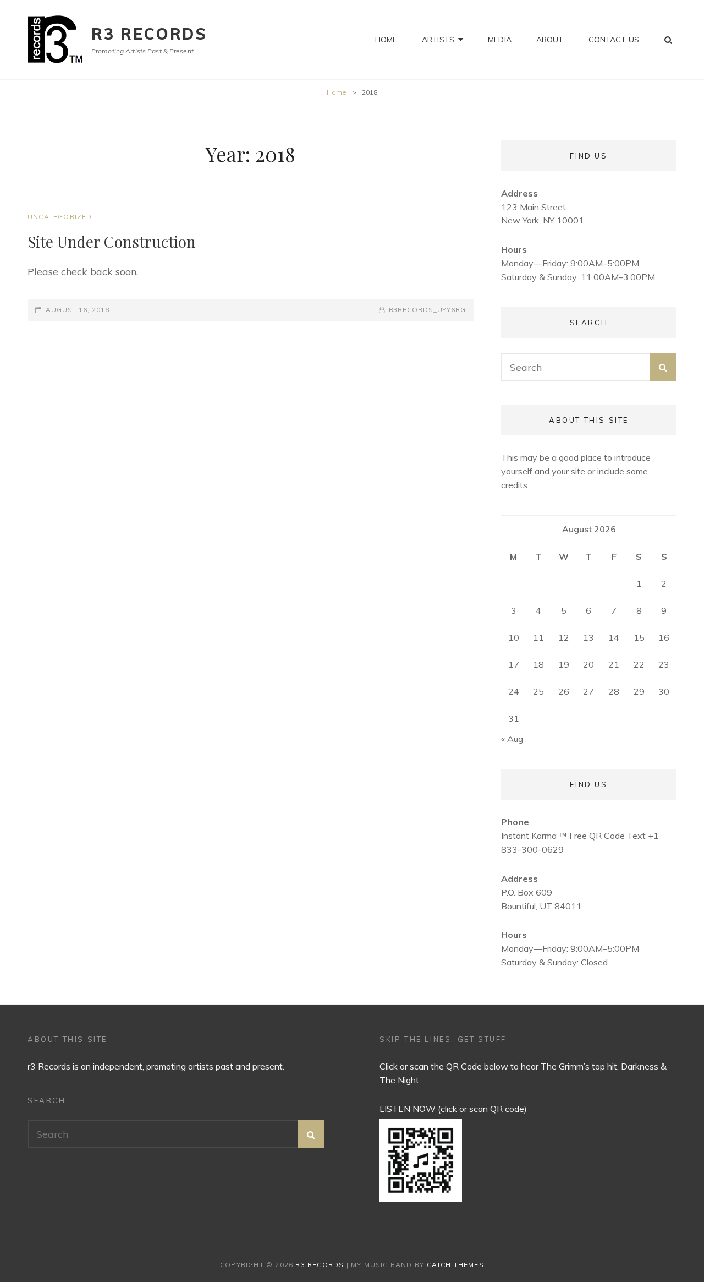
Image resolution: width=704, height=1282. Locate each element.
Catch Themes (455, 1265)
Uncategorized (60, 216)
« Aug (512, 738)
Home (386, 40)
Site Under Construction (112, 241)
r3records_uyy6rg (427, 310)
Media (500, 40)
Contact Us (613, 40)
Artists (438, 40)
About (550, 40)
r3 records (149, 33)
